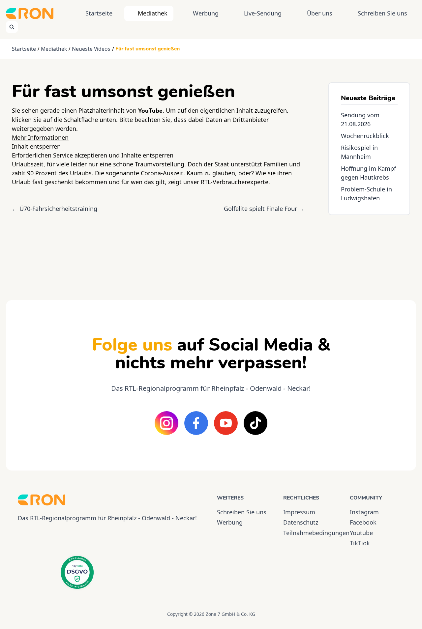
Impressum (299, 512)
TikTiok (360, 543)
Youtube (361, 533)
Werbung (206, 13)
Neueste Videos (91, 48)
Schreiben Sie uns (382, 13)
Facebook (363, 522)
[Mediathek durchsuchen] (12, 27)
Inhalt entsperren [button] (36, 146)
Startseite (98, 13)
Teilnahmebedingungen (310, 533)
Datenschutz (300, 522)
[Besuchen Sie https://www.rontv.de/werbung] (369, 251)
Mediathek (152, 13)
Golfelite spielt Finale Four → (264, 209)
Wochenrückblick (365, 136)
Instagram (364, 512)
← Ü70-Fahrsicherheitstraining (54, 209)
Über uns (319, 13)
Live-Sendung (263, 13)
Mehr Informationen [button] (40, 137)
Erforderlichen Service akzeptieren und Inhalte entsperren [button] (92, 155)
